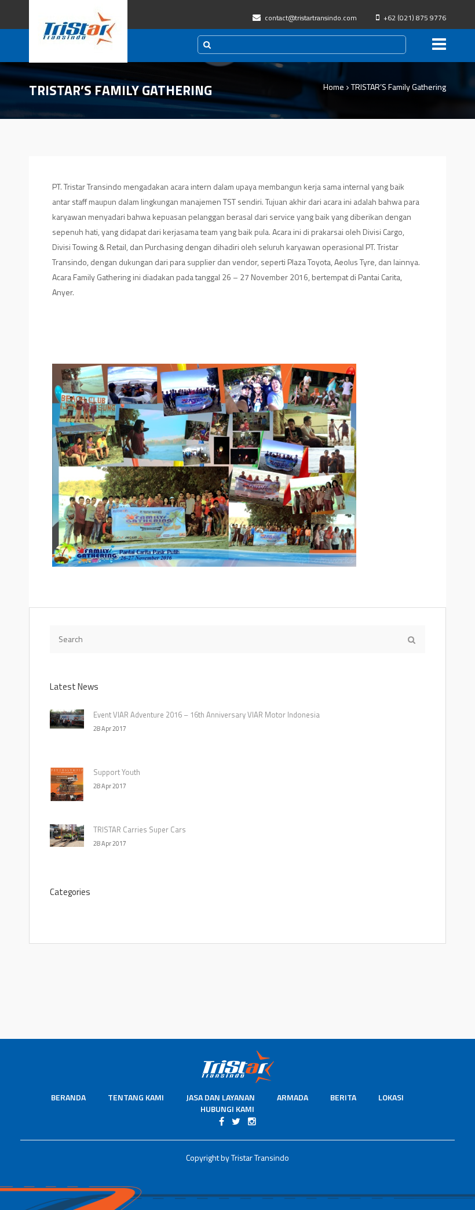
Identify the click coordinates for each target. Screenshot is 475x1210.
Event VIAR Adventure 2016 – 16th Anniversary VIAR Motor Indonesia (206, 714)
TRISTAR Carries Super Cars (139, 829)
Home (333, 87)
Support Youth (116, 772)
